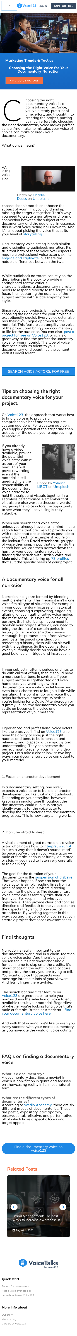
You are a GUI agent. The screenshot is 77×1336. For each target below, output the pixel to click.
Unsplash (41, 198)
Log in (43, 5)
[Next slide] (62, 1207)
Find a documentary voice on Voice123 (38, 1148)
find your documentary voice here (36, 1011)
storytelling (32, 234)
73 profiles (60, 558)
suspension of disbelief (54, 877)
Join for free (63, 5)
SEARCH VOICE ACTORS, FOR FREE (38, 371)
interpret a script (57, 846)
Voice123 (15, 414)
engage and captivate (20, 258)
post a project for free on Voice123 (38, 333)
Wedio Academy (38, 1105)
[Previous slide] (14, 1207)
